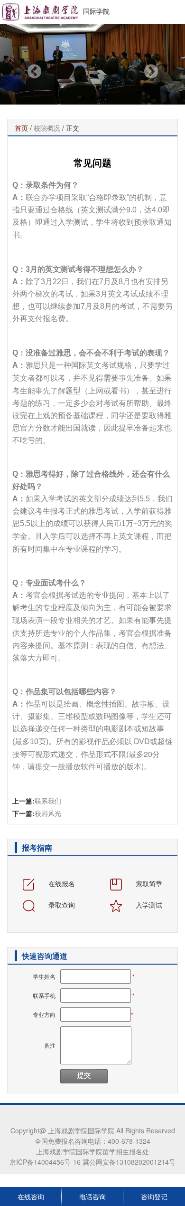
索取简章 (148, 883)
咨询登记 (154, 1196)
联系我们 (48, 800)
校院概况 (47, 128)
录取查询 (60, 904)
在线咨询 (31, 1196)
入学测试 (148, 904)
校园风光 (48, 813)
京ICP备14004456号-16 (45, 1162)
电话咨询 (92, 1196)
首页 (21, 128)
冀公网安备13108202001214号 (128, 1162)
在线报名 (60, 883)
